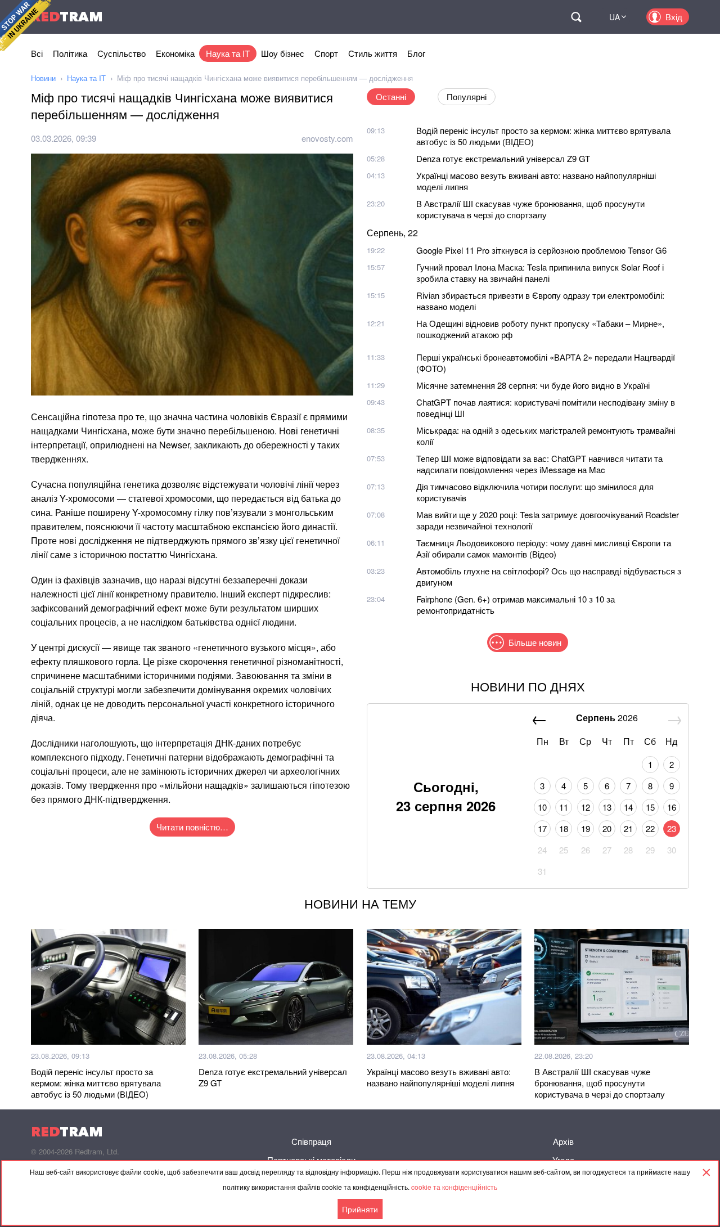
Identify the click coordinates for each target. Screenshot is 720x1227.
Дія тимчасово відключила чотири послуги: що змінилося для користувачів (535, 492)
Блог (416, 53)
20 (606, 828)
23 (671, 828)
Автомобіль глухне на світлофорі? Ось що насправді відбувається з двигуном (548, 576)
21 (628, 828)
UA (614, 17)
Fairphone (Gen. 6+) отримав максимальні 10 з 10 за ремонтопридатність (515, 604)
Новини (43, 78)
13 (606, 807)
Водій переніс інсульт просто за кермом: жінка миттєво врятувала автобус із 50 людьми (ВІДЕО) (543, 135)
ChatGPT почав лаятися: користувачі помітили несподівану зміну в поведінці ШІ (545, 407)
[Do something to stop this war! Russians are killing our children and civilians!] (25, 25)
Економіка (175, 53)
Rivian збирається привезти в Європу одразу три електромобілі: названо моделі (540, 300)
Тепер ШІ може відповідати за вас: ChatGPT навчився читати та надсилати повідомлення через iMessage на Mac (539, 463)
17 (542, 828)
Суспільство (121, 53)
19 (585, 828)
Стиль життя (372, 53)
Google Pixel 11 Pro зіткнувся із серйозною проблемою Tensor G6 (541, 250)
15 (650, 807)
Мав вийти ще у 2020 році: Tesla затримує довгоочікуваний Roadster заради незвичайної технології (547, 520)
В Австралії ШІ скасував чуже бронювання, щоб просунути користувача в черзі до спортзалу (530, 209)
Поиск (576, 16)
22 (650, 828)
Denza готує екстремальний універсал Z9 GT (503, 158)
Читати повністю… (192, 827)
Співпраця (311, 1141)
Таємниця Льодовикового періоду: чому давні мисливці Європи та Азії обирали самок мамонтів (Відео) (543, 548)
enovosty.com (327, 138)
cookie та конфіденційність (454, 1187)
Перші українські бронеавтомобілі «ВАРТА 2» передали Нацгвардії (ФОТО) (545, 362)
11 (563, 807)
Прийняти (360, 1209)
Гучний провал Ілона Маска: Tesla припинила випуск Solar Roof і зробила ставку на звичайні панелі (540, 272)
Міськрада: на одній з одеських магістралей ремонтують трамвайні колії (545, 435)
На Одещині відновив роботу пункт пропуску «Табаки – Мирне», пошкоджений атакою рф (540, 328)
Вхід (673, 17)
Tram (67, 16)
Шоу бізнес (282, 53)
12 (585, 807)
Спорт (326, 53)
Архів (563, 1141)
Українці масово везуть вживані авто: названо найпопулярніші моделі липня (536, 180)
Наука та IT (228, 53)
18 (563, 828)
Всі (37, 53)
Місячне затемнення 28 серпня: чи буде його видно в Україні (533, 385)
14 (628, 807)
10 (542, 807)
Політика (70, 53)
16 (671, 807)
